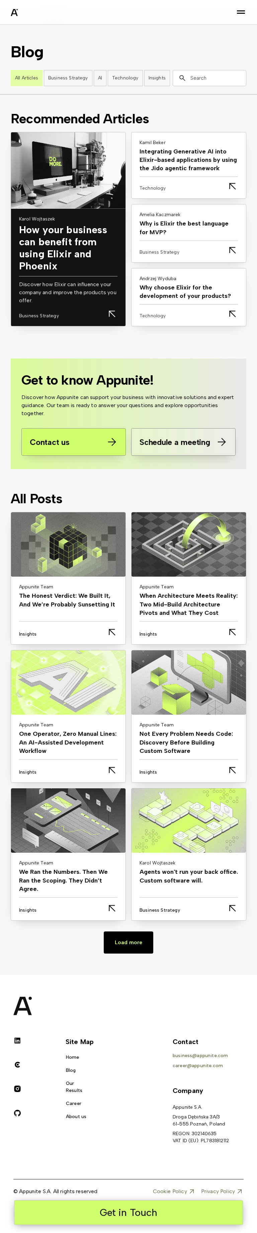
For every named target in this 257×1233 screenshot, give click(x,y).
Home (72, 1057)
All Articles (26, 78)
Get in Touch (129, 1212)
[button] (241, 12)
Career (73, 1103)
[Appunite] (22, 1005)
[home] (31, 13)
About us (76, 1116)
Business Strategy (68, 78)
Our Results (74, 1087)
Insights (157, 78)
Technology (125, 78)
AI (100, 78)
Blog (71, 1070)
